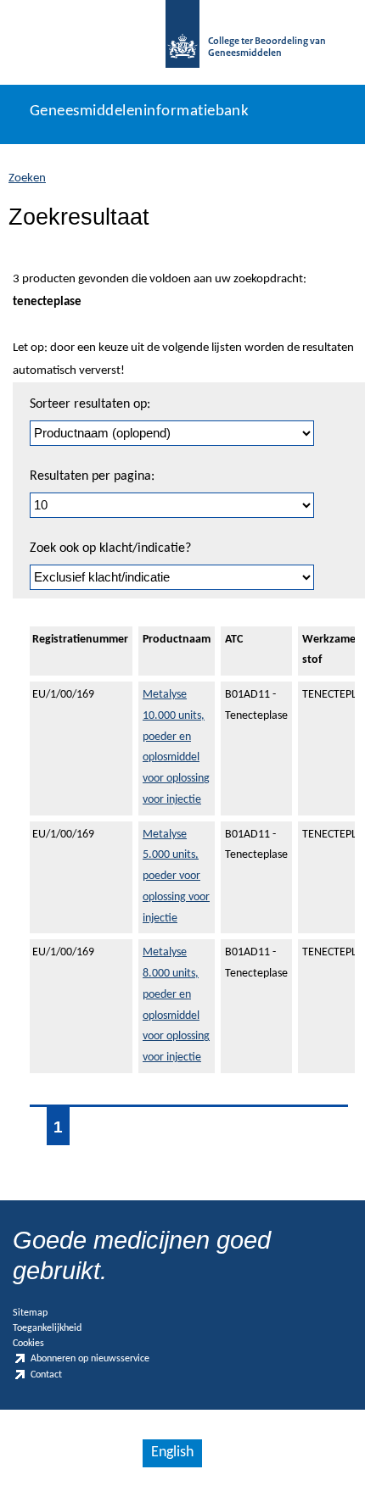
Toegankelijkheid (47, 1328)
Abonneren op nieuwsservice (90, 1360)
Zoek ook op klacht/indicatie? (110, 548)
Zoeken (27, 178)
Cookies (28, 1343)
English (172, 1452)
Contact (46, 1375)
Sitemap (30, 1313)
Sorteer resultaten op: (90, 404)
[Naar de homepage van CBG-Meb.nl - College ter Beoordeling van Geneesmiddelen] (182, 42)
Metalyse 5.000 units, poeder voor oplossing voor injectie (176, 876)
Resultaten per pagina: (92, 476)
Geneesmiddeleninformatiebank (139, 111)
